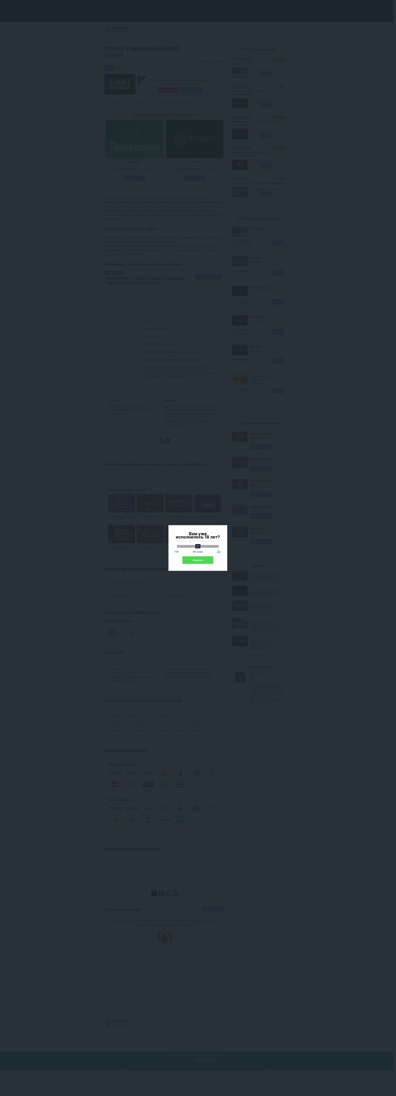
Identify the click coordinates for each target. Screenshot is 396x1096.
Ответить (198, 560)
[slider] (197, 546)
